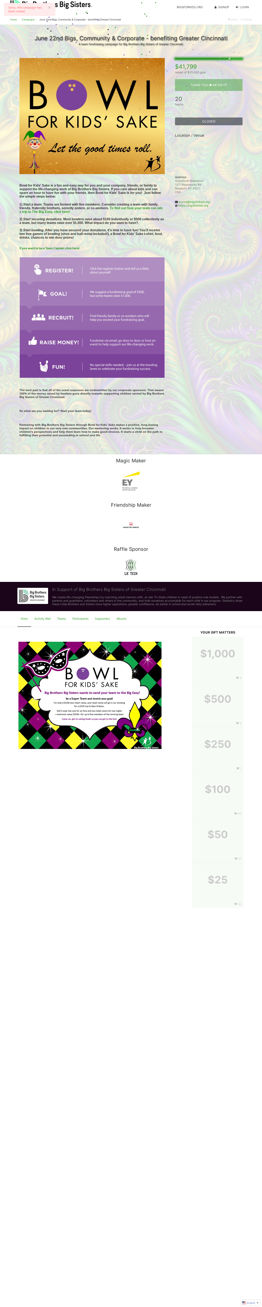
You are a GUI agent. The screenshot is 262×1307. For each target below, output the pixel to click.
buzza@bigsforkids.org (194, 201)
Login (244, 7)
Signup (223, 7)
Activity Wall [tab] (42, 618)
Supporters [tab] (102, 618)
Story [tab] (24, 618)
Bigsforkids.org (190, 7)
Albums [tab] (121, 618)
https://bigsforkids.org (193, 205)
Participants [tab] (80, 618)
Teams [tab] (61, 618)
